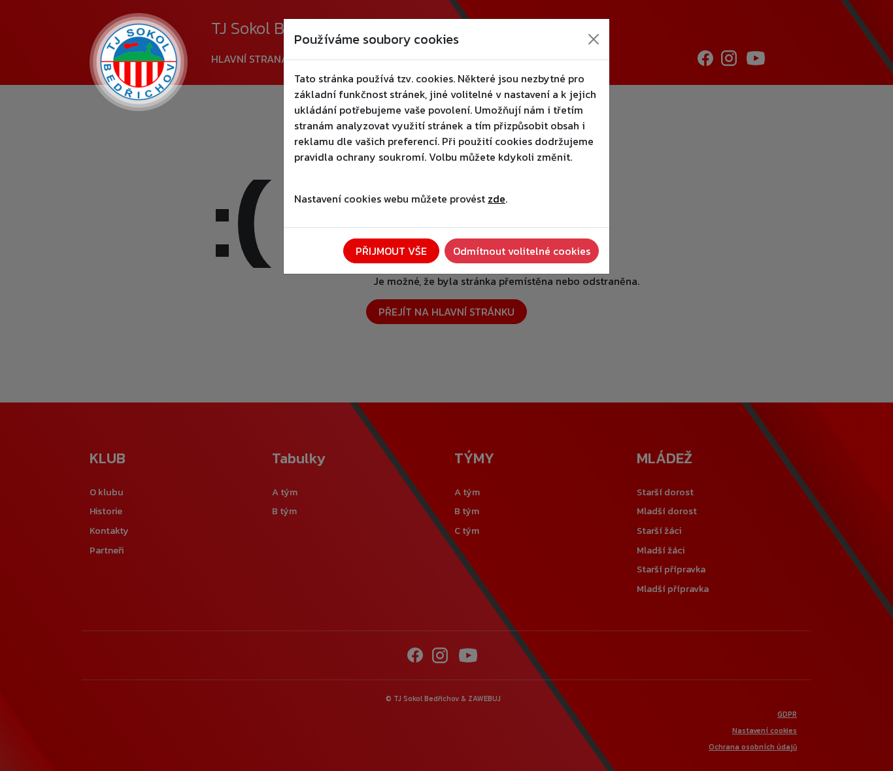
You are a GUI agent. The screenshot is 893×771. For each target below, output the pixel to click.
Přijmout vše (391, 251)
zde (496, 198)
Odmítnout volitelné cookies (521, 251)
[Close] (593, 39)
